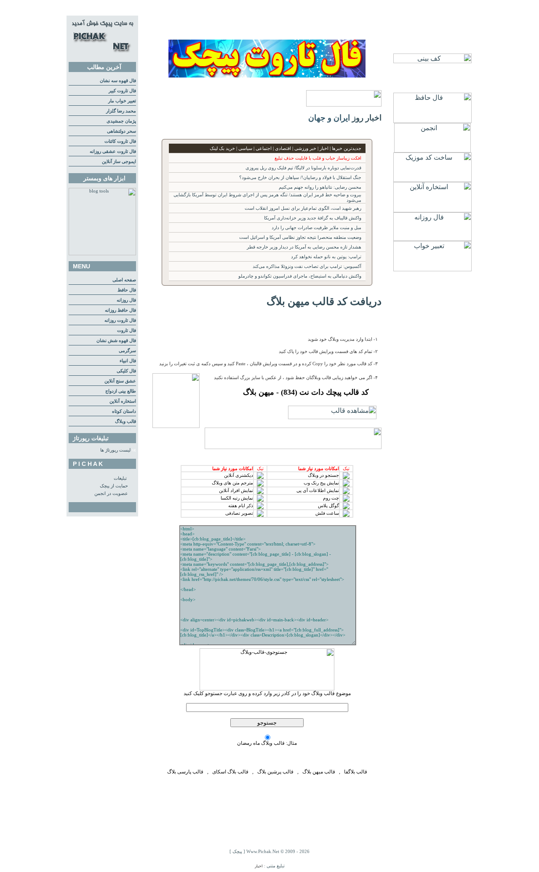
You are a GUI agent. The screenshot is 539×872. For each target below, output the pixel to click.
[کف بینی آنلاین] (432, 60)
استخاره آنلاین (122, 401)
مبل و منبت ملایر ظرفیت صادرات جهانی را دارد (316, 227)
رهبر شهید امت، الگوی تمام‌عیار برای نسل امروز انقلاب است (303, 208)
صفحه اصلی (124, 280)
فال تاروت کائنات (120, 141)
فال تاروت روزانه (120, 320)
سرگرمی (127, 350)
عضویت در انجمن (111, 493)
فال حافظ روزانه (120, 310)
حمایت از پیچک (114, 486)
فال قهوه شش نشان (116, 340)
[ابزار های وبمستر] (102, 253)
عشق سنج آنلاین (120, 381)
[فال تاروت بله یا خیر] (267, 75)
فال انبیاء (128, 360)
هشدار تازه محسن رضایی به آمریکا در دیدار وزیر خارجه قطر (304, 247)
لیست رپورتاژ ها (115, 450)
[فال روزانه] (432, 238)
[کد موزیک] (432, 179)
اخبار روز (367, 117)
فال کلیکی (126, 371)
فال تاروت (126, 330)
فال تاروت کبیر (122, 90)
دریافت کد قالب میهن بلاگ (324, 301)
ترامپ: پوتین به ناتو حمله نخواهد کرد (326, 256)
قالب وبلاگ (125, 421)
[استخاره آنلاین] (432, 210)
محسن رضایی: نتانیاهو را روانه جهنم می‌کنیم (320, 187)
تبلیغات (120, 478)
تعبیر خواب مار (122, 101)
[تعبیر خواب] (432, 269)
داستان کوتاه (124, 411)
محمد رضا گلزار (121, 111)
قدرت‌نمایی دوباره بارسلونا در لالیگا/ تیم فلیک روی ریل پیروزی (303, 168)
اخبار (259, 866)
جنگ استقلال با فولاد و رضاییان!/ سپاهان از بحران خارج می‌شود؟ (300, 177)
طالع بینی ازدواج (120, 391)
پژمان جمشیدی (121, 121)
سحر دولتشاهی (121, 131)
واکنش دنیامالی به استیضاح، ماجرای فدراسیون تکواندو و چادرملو (299, 276)
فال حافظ (126, 290)
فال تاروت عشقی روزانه (113, 151)
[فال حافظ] (432, 120)
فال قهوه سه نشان (118, 80)
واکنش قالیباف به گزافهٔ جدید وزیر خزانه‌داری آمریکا (312, 218)
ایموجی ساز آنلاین (119, 161)
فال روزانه (126, 300)
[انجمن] (432, 150)
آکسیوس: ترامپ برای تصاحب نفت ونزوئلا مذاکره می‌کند (307, 266)
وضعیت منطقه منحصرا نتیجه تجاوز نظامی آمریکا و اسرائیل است (300, 237)
